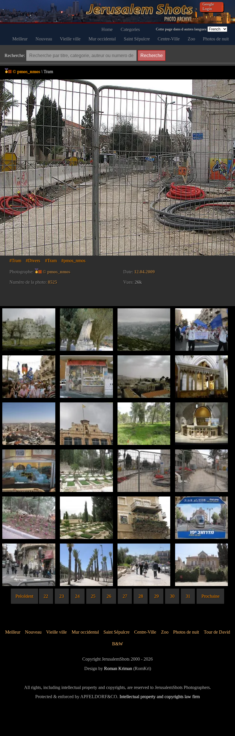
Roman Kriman (118, 668)
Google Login (208, 6)
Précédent (24, 596)
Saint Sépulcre (137, 39)
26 (109, 596)
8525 (52, 282)
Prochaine (210, 596)
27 (125, 596)
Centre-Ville (169, 39)
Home (107, 29)
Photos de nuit (216, 39)
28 (140, 596)
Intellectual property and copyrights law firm (160, 696)
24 (77, 596)
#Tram (15, 260)
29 (156, 596)
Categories (130, 29)
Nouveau (44, 39)
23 (61, 596)
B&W (117, 644)
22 (46, 596)
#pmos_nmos (73, 260)
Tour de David (217, 632)
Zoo (191, 39)
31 (188, 596)
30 (172, 596)
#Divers (33, 260)
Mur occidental (102, 39)
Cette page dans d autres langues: (181, 29)
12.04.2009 (144, 271)
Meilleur (20, 39)
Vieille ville (70, 39)
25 (93, 596)
